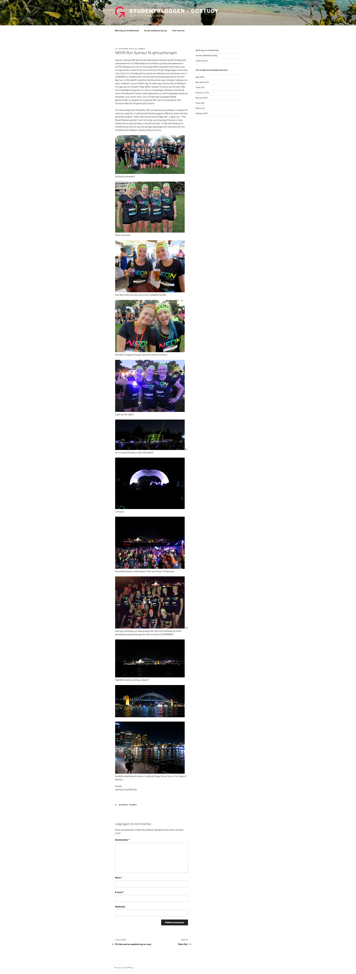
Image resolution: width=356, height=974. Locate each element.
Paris (198, 103)
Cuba (198, 87)
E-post (119, 892)
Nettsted (120, 906)
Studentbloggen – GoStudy (174, 11)
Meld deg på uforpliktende (127, 30)
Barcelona (200, 82)
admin (141, 49)
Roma (198, 108)
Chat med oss (178, 30)
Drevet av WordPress (124, 967)
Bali (197, 77)
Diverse (123, 805)
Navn (118, 877)
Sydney (133, 805)
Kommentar (122, 840)
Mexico (199, 98)
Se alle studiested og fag (155, 30)
